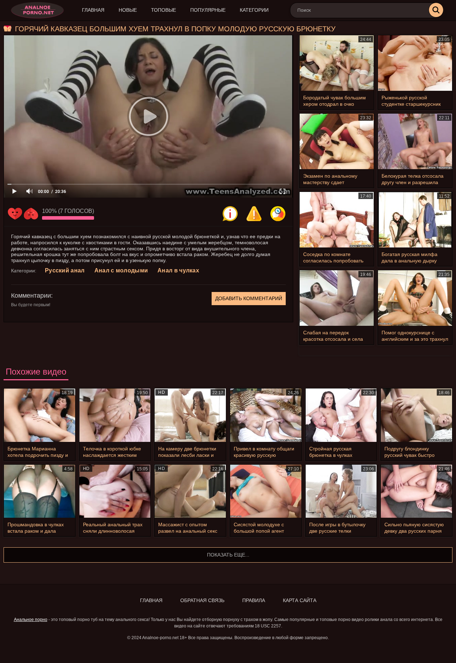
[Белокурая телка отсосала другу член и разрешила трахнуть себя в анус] (415, 141)
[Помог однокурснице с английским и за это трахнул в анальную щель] (415, 298)
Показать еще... (228, 555)
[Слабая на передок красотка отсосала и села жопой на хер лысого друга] (337, 298)
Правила (253, 600)
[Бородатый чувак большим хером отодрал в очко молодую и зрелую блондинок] (337, 63)
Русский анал (65, 270)
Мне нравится (14, 213)
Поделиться (278, 213)
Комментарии (31, 295)
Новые (128, 10)
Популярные (208, 10)
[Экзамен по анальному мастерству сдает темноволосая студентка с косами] (337, 141)
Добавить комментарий (248, 298)
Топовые (163, 10)
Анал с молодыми (121, 270)
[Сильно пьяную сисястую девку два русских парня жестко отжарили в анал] (416, 491)
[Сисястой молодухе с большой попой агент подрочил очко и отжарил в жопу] (265, 491)
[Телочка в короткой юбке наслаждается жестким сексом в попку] (115, 415)
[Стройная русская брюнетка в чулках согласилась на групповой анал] (341, 415)
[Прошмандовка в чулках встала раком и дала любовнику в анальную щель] (39, 491)
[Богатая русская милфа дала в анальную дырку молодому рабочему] (415, 219)
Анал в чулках (178, 270)
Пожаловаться (254, 213)
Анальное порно (30, 619)
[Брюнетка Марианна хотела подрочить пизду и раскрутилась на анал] (39, 415)
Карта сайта (299, 600)
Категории (254, 10)
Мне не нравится (31, 213)
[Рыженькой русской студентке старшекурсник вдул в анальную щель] (415, 63)
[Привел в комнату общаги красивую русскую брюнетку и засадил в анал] (265, 415)
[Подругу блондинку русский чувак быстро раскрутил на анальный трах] (416, 415)
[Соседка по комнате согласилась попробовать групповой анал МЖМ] (337, 219)
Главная (93, 10)
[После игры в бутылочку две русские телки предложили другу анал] (341, 491)
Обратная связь (202, 600)
